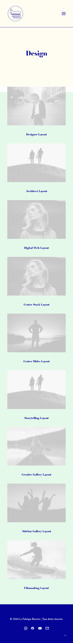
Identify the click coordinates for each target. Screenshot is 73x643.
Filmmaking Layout (36, 588)
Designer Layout (36, 134)
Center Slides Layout (37, 361)
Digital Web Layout (36, 248)
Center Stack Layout (36, 304)
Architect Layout (36, 191)
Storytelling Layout (36, 418)
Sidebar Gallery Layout (36, 531)
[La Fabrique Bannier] (15, 13)
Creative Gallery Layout (36, 474)
